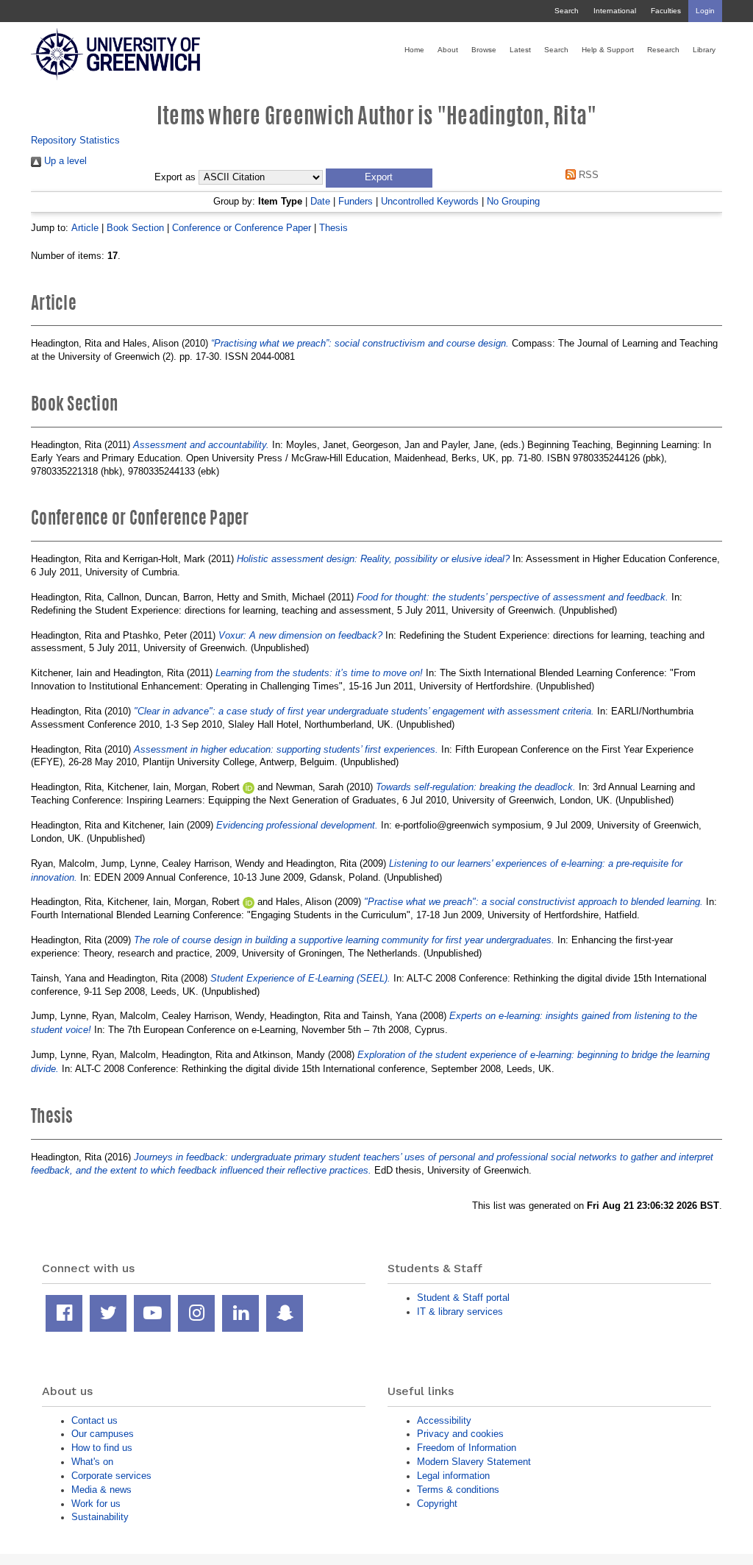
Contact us (94, 1420)
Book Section (135, 227)
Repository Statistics (75, 140)
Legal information (453, 1475)
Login (705, 11)
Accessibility (444, 1420)
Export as (175, 177)
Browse (483, 50)
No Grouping (513, 201)
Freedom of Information (466, 1447)
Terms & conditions (458, 1489)
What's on (92, 1461)
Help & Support (608, 50)
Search (566, 11)
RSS (587, 174)
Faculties (666, 11)
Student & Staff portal (463, 1297)
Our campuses (102, 1433)
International (614, 11)
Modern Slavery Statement (474, 1461)
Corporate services (111, 1475)
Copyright (437, 1503)
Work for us (96, 1503)
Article (85, 227)
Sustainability (100, 1516)
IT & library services (460, 1311)
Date (320, 201)
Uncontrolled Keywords (430, 201)
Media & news (101, 1489)
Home (414, 50)
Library (704, 50)
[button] (379, 178)
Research (663, 50)
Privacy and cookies (460, 1433)
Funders (355, 201)
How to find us (101, 1447)
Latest (520, 50)
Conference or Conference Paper (241, 227)
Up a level (64, 160)
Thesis (333, 227)
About (448, 50)
